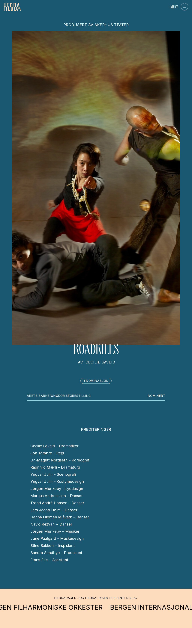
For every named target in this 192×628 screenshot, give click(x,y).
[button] (184, 6)
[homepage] (12, 7)
